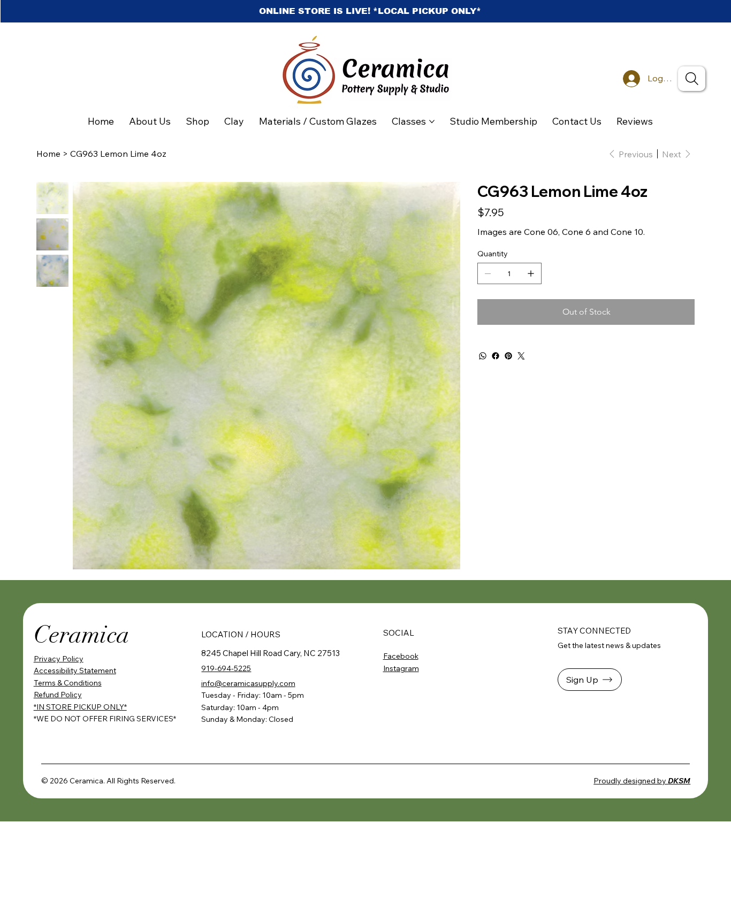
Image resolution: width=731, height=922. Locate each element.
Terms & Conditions (68, 683)
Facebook (400, 656)
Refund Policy (58, 694)
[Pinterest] (508, 355)
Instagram (401, 668)
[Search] (691, 78)
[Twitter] (521, 355)
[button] (590, 679)
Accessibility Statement (75, 670)
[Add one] (531, 273)
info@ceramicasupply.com (248, 683)
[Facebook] (495, 355)
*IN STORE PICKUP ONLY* (80, 707)
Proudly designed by (641, 781)
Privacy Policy (58, 659)
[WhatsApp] (482, 355)
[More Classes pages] (432, 121)
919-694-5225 (226, 668)
